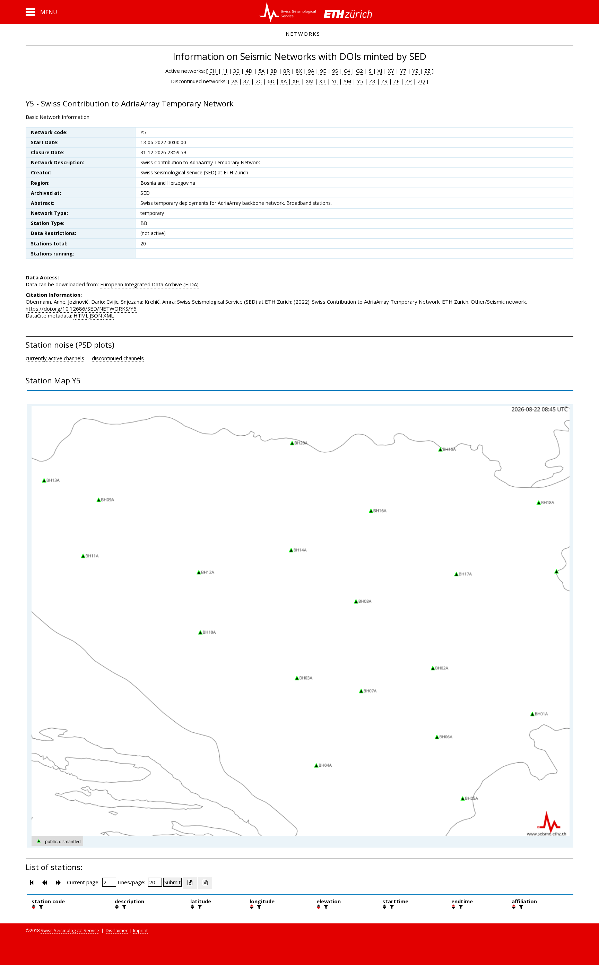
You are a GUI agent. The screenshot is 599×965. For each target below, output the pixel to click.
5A (261, 70)
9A (310, 70)
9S (335, 70)
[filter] (40, 906)
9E (322, 70)
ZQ (421, 81)
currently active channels (55, 358)
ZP (408, 81)
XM (309, 81)
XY (391, 70)
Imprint (140, 930)
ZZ (427, 70)
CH (213, 70)
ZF (396, 81)
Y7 (403, 70)
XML (108, 315)
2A (234, 81)
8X (299, 70)
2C (258, 81)
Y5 (360, 81)
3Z (246, 81)
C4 (346, 70)
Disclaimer (117, 930)
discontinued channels (118, 358)
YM (347, 81)
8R (286, 70)
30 (236, 70)
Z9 (384, 81)
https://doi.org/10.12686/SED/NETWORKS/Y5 (81, 308)
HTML (80, 315)
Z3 (372, 81)
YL (335, 81)
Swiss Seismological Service (70, 930)
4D (248, 70)
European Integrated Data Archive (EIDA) (149, 284)
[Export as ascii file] (205, 883)
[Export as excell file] (190, 883)
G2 (359, 70)
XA (284, 81)
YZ (416, 70)
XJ (379, 70)
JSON (96, 315)
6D (271, 81)
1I (225, 70)
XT (322, 81)
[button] (41, 12)
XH (295, 81)
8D (273, 70)
